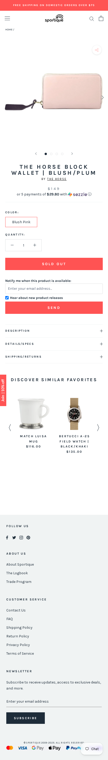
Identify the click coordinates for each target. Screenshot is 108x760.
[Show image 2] (51, 154)
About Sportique (20, 564)
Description (17, 330)
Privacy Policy (18, 645)
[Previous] (36, 153)
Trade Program (18, 581)
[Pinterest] (28, 537)
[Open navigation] (7, 18)
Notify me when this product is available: (38, 281)
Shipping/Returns (23, 356)
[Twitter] (14, 537)
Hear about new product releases (36, 298)
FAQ (9, 619)
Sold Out (54, 264)
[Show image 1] (46, 154)
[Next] (72, 153)
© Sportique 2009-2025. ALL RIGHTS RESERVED (54, 742)
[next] (102, 97)
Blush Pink (21, 222)
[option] (33, 423)
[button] (54, 194)
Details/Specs (19, 344)
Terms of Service (20, 653)
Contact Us (16, 610)
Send (54, 307)
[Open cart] (101, 18)
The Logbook (17, 573)
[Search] (91, 18)
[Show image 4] (62, 154)
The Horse (57, 179)
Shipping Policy (19, 627)
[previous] (6, 97)
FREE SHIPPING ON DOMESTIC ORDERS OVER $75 (54, 5)
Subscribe (25, 718)
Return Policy (17, 636)
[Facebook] (7, 537)
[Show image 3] (57, 154)
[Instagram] (21, 537)
